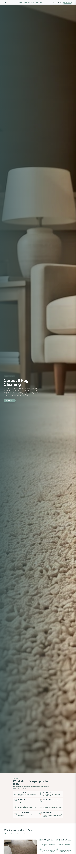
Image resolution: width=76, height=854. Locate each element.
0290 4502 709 (58, 2)
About (37, 2)
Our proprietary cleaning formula (65, 840)
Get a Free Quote (67, 2)
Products (25, 2)
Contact (40, 2)
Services (20, 2)
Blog (29, 2)
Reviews (32, 2)
